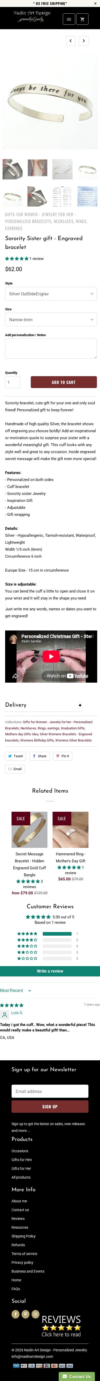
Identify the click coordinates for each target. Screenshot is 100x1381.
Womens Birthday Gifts (37, 740)
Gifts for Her (21, 1168)
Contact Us (79, 1376)
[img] (11, 1005)
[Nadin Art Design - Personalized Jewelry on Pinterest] (25, 1314)
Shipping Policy (24, 1236)
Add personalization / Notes (25, 335)
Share (42, 756)
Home (16, 1280)
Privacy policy (22, 1262)
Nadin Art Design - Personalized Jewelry (55, 1350)
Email (18, 769)
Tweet (18, 756)
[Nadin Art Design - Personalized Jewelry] (32, 20)
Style (9, 283)
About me (19, 1201)
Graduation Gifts (73, 728)
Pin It (65, 756)
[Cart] (82, 19)
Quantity (11, 373)
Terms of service (24, 1254)
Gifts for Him (22, 1160)
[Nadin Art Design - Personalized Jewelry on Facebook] (15, 1314)
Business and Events (28, 1271)
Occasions (20, 1151)
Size (8, 309)
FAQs (16, 1289)
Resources (20, 1227)
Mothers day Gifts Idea (21, 734)
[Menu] (69, 19)
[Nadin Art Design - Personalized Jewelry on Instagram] (35, 1314)
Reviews (18, 1219)
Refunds (18, 1245)
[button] (17, 258)
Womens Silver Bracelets (73, 740)
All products (21, 1177)
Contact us (20, 1210)
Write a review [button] (50, 971)
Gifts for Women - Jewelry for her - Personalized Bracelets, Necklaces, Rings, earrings (46, 221)
